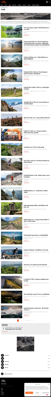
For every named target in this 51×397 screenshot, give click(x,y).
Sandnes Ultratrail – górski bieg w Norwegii (36, 250)
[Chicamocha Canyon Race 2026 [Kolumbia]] (11, 238)
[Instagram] (25, 361)
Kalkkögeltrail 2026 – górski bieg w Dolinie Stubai (36, 191)
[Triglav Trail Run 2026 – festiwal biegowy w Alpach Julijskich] (11, 60)
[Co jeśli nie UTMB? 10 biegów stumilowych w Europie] (11, 282)
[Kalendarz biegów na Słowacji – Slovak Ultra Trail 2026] (11, 311)
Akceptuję (29, 392)
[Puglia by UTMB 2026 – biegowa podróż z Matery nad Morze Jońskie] (11, 134)
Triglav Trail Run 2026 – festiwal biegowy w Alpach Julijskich (36, 58)
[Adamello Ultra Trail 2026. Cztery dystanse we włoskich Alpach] (11, 105)
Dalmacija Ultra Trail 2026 (13, 329)
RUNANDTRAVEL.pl (26, 35)
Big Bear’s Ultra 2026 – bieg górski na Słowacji (37, 118)
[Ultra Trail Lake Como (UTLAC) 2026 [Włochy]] (11, 297)
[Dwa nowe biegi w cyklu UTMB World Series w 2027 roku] (11, 31)
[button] (49, 384)
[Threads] (25, 367)
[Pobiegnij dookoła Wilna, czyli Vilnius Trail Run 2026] (11, 208)
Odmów (37, 392)
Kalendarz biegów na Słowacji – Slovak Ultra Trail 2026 (36, 309)
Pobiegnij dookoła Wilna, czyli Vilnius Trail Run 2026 (36, 206)
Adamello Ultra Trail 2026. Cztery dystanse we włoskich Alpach (36, 103)
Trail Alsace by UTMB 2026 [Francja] (34, 147)
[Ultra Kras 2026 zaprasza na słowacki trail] (11, 267)
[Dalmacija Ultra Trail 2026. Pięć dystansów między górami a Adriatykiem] (11, 75)
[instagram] (3, 384)
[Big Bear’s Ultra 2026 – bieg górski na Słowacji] (11, 120)
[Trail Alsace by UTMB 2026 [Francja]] (11, 149)
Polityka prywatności (37, 395)
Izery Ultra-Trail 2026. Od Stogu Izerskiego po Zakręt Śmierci (36, 161)
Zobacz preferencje (45, 392)
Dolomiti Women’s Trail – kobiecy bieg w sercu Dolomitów (37, 176)
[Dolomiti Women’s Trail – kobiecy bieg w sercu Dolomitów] (11, 179)
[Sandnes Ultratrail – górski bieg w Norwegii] (11, 252)
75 (27, 320)
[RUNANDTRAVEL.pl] (4, 2)
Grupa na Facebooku (8, 373)
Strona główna (3, 7)
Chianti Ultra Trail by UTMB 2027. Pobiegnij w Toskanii (36, 88)
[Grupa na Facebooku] (2, 374)
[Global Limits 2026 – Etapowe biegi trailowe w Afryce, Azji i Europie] (11, 223)
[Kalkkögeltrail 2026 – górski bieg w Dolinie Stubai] (11, 193)
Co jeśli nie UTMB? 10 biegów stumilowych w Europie (36, 280)
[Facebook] (25, 355)
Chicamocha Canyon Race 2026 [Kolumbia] (36, 235)
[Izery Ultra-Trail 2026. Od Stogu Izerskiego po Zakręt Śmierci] (11, 164)
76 (29, 320)
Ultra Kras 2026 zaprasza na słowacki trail (35, 264)
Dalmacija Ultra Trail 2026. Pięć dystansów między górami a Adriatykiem (35, 72)
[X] (25, 358)
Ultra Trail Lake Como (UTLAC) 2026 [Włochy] (36, 294)
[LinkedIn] (25, 364)
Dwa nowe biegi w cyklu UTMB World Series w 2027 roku (36, 28)
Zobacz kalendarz (5, 331)
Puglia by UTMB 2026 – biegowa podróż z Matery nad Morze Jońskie (35, 131)
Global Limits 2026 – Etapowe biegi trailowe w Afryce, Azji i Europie (36, 220)
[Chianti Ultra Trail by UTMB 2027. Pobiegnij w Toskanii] (11, 90)
